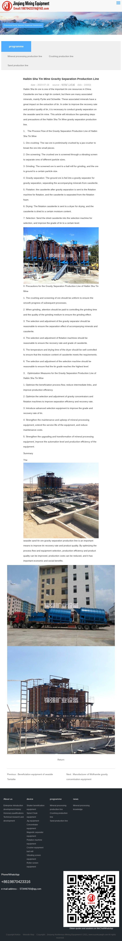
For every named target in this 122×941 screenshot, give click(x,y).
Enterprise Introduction (13, 805)
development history (12, 809)
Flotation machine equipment (34, 842)
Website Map (28, 935)
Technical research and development (13, 819)
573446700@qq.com (30, 888)
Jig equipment (33, 821)
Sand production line (18, 65)
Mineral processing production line (25, 56)
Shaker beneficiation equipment (35, 807)
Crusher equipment (35, 847)
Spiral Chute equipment (32, 815)
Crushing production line (61, 56)
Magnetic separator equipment (35, 834)
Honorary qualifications (13, 813)
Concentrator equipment (32, 827)
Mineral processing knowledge (81, 807)
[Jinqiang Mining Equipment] (26, 6)
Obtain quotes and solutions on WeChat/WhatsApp (91, 928)
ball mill (30, 851)
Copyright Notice (13, 935)
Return (61, 759)
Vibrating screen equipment (34, 857)
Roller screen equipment (32, 865)
